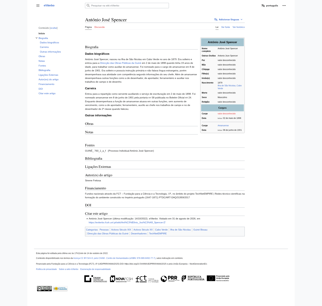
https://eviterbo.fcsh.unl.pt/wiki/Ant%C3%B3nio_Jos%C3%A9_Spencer (126, 222)
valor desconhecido (227, 113)
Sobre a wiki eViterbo (68, 269)
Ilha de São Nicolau (180, 229)
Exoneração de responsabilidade (95, 269)
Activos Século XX (143, 229)
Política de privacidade (46, 269)
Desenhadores (139, 233)
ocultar (53, 28)
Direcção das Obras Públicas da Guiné (120, 63)
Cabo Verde (161, 229)
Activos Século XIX (121, 229)
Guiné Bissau (200, 229)
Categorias (92, 229)
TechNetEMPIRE (158, 233)
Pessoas (104, 229)
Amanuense (223, 125)
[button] (38, 5)
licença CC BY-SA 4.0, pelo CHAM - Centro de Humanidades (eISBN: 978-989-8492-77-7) (114, 258)
